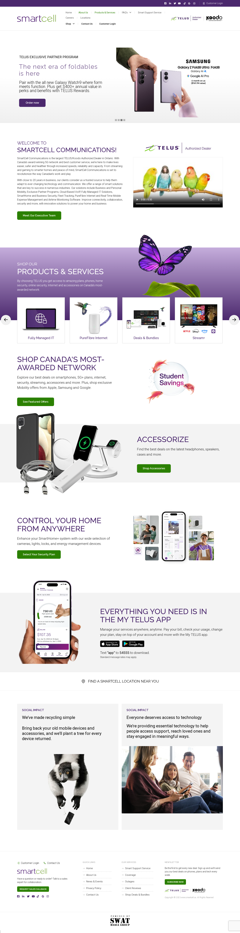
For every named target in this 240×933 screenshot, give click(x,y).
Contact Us (87, 23)
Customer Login (107, 23)
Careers (70, 17)
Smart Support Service (149, 12)
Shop (68, 23)
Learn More (41, 331)
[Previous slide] (6, 320)
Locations (85, 17)
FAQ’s (125, 12)
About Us (83, 12)
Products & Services (105, 12)
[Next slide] (234, 320)
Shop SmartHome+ (37, 102)
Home (69, 12)
